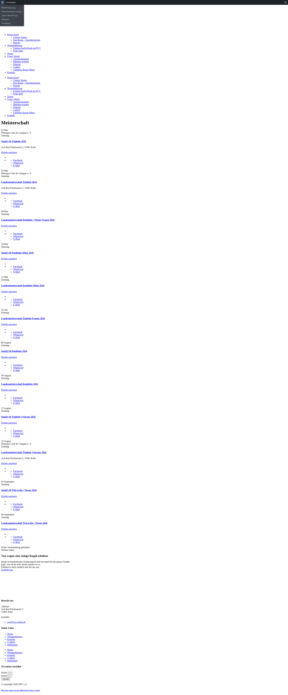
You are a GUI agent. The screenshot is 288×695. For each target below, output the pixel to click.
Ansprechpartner (21, 59)
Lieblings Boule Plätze (24, 69)
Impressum (12, 644)
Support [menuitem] (5, 19)
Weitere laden (7, 550)
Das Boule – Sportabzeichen (26, 40)
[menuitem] (2, 2)
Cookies (11, 642)
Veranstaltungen (14, 45)
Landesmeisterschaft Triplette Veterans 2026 (23, 452)
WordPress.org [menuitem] (8, 7)
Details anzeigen (9, 152)
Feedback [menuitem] (6, 23)
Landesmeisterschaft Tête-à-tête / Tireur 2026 (24, 523)
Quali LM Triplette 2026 (13, 141)
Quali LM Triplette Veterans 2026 (18, 417)
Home (10, 634)
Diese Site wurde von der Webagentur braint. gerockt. (20, 690)
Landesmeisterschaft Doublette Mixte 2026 (22, 285)
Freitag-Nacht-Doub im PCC (27, 48)
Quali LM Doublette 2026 (14, 351)
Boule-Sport (13, 34)
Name (4, 672)
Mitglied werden (21, 61)
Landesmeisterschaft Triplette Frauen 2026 (23, 318)
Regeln (16, 42)
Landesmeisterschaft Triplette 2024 (19, 182)
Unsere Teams (20, 37)
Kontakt (11, 72)
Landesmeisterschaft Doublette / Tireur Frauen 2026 (28, 220)
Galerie (16, 67)
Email (4, 675)
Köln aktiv (18, 51)
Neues (10, 53)
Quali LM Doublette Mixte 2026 (17, 253)
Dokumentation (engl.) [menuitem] (12, 11)
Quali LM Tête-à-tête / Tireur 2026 (19, 490)
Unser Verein (13, 56)
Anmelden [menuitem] (11, 2)
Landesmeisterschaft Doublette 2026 (19, 384)
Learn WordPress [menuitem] (9, 15)
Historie (17, 64)
